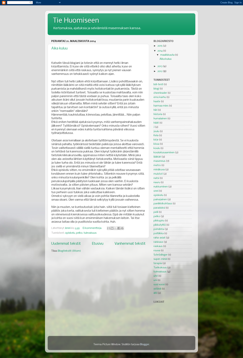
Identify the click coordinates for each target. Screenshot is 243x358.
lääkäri (157, 157)
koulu (157, 148)
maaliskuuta (167, 55)
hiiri (155, 110)
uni (155, 280)
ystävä (157, 289)
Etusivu (97, 244)
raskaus (158, 246)
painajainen (160, 199)
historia (158, 114)
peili (156, 212)
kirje (156, 140)
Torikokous (160, 267)
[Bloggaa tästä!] (112, 228)
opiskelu (70, 233)
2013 (160, 66)
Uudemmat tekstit (66, 244)
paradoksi (159, 208)
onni (156, 191)
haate (157, 101)
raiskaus (158, 242)
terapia (158, 263)
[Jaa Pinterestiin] (122, 228)
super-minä (160, 259)
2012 (160, 71)
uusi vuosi (159, 284)
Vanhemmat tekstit (130, 244)
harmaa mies (161, 106)
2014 (160, 51)
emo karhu (160, 97)
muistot (158, 174)
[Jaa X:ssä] (115, 228)
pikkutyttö (160, 225)
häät (156, 123)
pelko (79, 233)
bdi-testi (158, 84)
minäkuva (159, 169)
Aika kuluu (59, 48)
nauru (157, 182)
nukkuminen (161, 186)
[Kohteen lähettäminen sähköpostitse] (108, 228)
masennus (159, 161)
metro (157, 165)
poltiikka (159, 233)
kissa (156, 144)
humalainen (160, 118)
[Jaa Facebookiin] (119, 228)
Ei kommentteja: (92, 228)
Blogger (144, 344)
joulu (156, 131)
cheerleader (160, 93)
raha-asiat (159, 238)
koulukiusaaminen (164, 152)
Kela (156, 135)
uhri (156, 276)
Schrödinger (161, 255)
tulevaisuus (90, 233)
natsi (156, 178)
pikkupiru (159, 220)
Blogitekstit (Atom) (69, 251)
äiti (155, 293)
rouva (157, 250)
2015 (160, 46)
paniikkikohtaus (163, 203)
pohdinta (159, 229)
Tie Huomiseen (76, 20)
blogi (156, 88)
